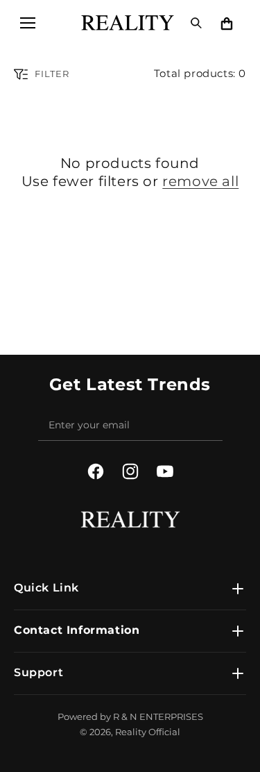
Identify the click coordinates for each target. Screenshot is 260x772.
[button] (27, 23)
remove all (200, 181)
